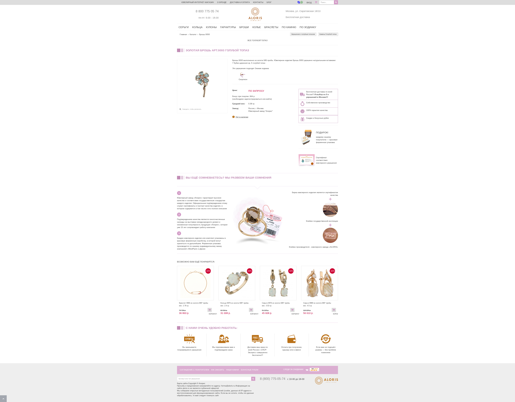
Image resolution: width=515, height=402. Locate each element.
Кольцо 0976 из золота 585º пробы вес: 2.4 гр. (234, 304)
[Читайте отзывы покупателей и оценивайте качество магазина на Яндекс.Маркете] (314, 369)
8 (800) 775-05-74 (272, 379)
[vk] (307, 370)
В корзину (293, 310)
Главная (183, 34)
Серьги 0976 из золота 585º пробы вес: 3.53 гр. (276, 304)
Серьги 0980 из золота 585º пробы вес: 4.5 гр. (317, 304)
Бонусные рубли (249, 370)
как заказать (217, 370)
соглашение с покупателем (194, 370)
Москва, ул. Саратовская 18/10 (303, 11)
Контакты (258, 2)
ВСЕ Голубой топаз (257, 40)
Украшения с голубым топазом (303, 34)
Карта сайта (182, 383)
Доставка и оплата (240, 2)
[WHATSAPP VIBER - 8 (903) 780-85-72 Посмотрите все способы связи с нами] (300, 2)
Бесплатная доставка (298, 17)
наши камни (232, 370)
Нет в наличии (242, 117)
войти (268, 99)
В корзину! (210, 310)
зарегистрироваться (253, 99)
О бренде (222, 2)
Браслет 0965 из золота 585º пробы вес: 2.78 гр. (193, 304)
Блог (269, 2)
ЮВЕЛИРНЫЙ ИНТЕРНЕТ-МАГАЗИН (197, 2)
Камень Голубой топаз (328, 34)
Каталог (193, 34)
